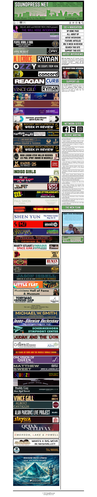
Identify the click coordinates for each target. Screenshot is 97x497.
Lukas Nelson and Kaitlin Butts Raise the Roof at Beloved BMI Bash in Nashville (73, 200)
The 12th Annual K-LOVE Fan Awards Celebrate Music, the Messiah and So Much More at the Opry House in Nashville (73, 193)
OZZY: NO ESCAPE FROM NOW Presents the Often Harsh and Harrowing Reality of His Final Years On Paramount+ (73, 151)
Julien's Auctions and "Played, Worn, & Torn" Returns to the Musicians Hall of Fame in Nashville (73, 142)
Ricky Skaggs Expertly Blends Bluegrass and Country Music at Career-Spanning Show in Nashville (73, 175)
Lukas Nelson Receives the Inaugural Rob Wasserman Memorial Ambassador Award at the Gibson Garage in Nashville (73, 186)
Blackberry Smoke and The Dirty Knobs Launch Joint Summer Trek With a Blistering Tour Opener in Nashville (73, 171)
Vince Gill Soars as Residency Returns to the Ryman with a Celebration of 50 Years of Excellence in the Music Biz (73, 163)
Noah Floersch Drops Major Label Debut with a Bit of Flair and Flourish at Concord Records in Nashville (73, 155)
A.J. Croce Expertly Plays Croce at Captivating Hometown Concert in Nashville (73, 148)
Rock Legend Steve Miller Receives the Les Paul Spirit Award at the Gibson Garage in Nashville (73, 190)
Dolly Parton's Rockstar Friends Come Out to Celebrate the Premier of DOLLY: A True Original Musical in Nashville (73, 167)
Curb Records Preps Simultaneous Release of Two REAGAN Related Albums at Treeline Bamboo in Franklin (73, 158)
